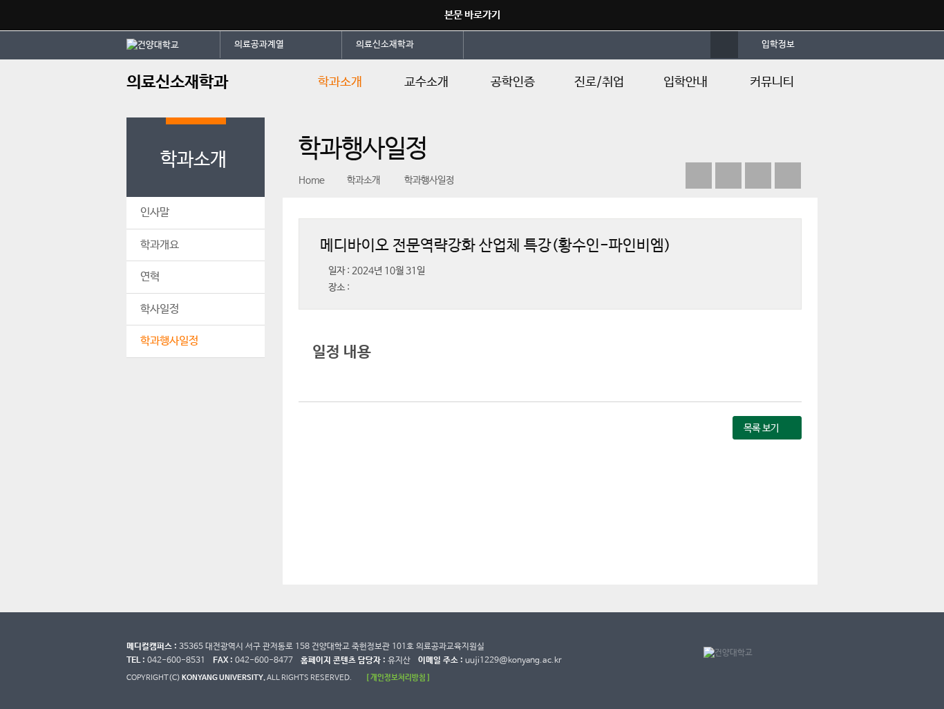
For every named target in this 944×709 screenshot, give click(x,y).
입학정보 (778, 44)
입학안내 (685, 82)
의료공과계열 (259, 44)
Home (312, 180)
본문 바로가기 (472, 15)
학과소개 (340, 82)
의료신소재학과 (385, 44)
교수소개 (426, 82)
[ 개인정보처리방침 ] (398, 677)
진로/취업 (599, 82)
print (788, 175)
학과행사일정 (169, 341)
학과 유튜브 (699, 175)
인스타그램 (758, 175)
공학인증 (513, 82)
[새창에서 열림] (173, 44)
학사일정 (159, 309)
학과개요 (159, 245)
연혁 (150, 276)
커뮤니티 (772, 82)
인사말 (154, 212)
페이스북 (728, 175)
